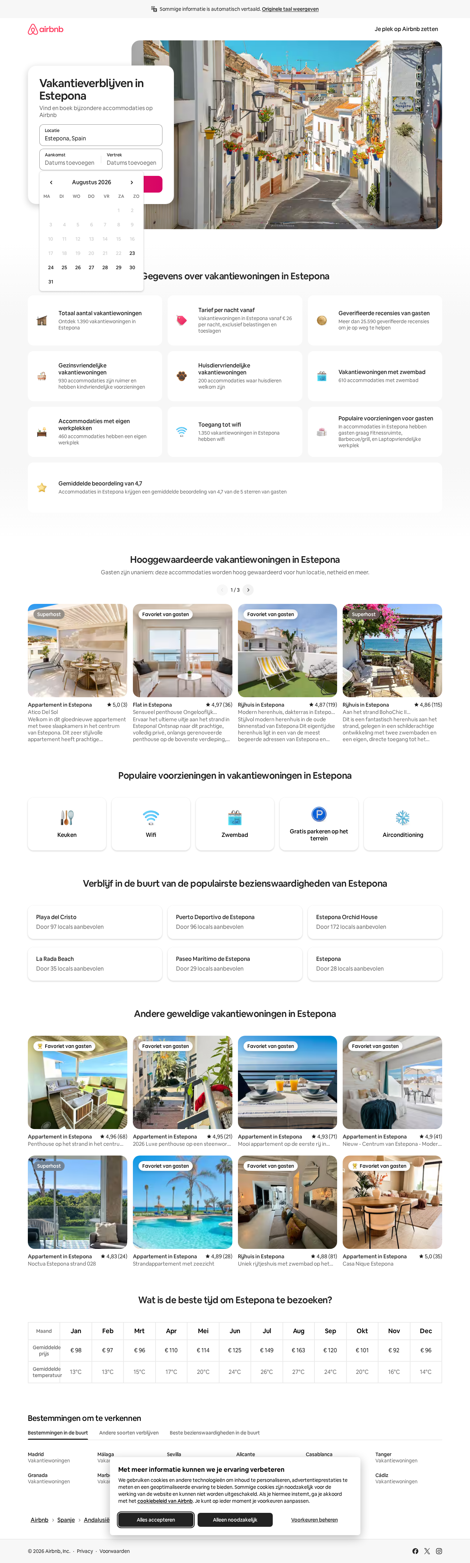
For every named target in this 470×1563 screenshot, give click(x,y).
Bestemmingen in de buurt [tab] (58, 1433)
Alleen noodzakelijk (235, 1520)
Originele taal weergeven (290, 9)
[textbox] (70, 162)
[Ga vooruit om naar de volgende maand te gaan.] (131, 182)
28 (105, 267)
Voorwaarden (114, 1551)
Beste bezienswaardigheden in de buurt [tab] (215, 1433)
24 (51, 267)
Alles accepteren (156, 1520)
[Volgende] (248, 590)
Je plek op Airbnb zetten (406, 29)
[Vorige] (222, 590)
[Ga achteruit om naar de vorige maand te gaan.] (51, 182)
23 (132, 253)
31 (50, 282)
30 (132, 267)
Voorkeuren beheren (314, 1520)
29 (118, 267)
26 (78, 267)
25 (64, 267)
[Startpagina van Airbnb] (45, 29)
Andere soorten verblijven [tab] (129, 1433)
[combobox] (101, 138)
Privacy (85, 1551)
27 (91, 267)
